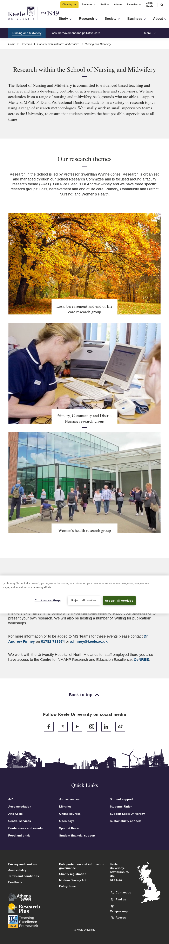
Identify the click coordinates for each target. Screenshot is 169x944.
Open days (66, 821)
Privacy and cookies (22, 864)
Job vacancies (69, 799)
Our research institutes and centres (58, 44)
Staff (103, 4)
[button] (161, 5)
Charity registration (72, 874)
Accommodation (19, 806)
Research (26, 44)
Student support (121, 799)
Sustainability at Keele (125, 821)
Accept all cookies (119, 600)
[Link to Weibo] (120, 726)
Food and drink (19, 835)
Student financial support (77, 835)
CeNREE (141, 659)
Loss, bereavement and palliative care (75, 33)
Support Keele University (127, 813)
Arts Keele (15, 813)
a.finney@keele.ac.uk (89, 641)
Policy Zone (67, 886)
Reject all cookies (84, 600)
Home (11, 44)
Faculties (132, 4)
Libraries (65, 806)
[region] (84, 594)
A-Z (10, 799)
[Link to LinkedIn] (106, 726)
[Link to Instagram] (92, 726)
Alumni (118, 4)
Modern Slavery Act (72, 880)
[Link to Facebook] (49, 726)
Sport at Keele (69, 828)
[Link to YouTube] (77, 726)
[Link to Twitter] (63, 726)
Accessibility (17, 870)
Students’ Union (121, 806)
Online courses (70, 813)
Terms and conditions (23, 876)
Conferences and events (25, 828)
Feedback (15, 882)
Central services (19, 821)
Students (87, 4)
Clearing (67, 4)
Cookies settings (48, 600)
